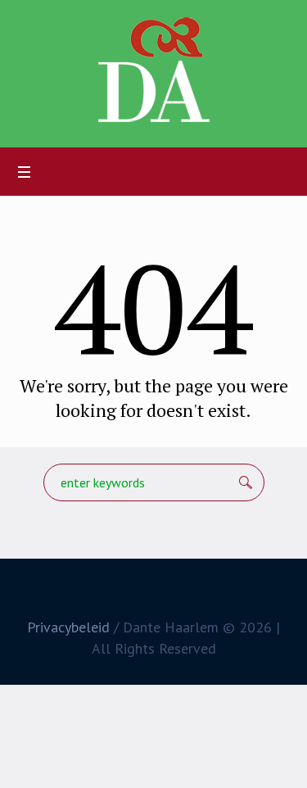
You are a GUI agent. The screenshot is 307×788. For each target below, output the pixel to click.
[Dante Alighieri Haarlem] (154, 69)
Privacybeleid (68, 627)
